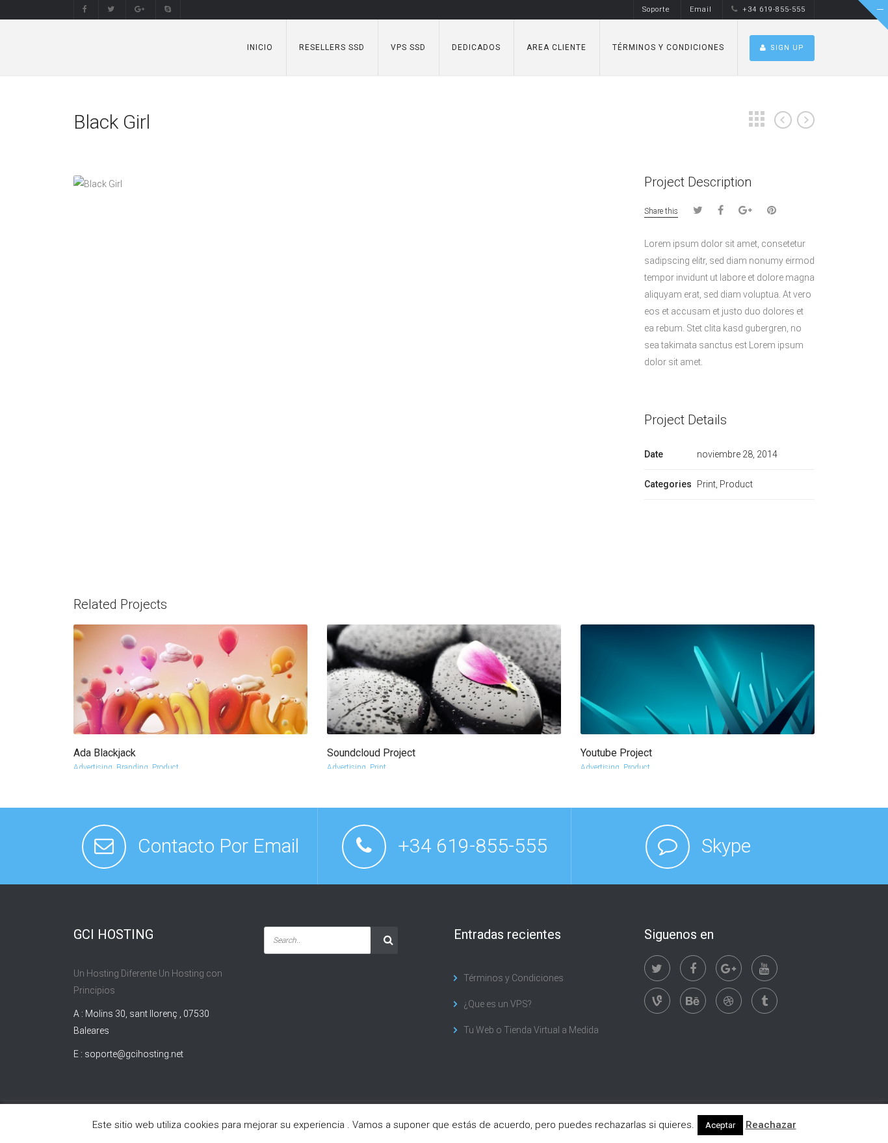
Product (165, 767)
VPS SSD (408, 47)
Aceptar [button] (720, 1125)
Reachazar (771, 1125)
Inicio (260, 47)
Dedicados (476, 47)
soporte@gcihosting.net (134, 1054)
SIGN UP (787, 48)
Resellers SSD (332, 47)
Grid (756, 119)
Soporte (656, 9)
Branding (132, 767)
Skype (726, 845)
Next (806, 120)
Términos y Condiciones (668, 47)
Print (378, 767)
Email (701, 9)
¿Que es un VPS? (498, 1004)
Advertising (92, 767)
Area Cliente (556, 47)
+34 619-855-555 (773, 9)
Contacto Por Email (218, 845)
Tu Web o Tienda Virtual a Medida (531, 1030)
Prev (783, 120)
